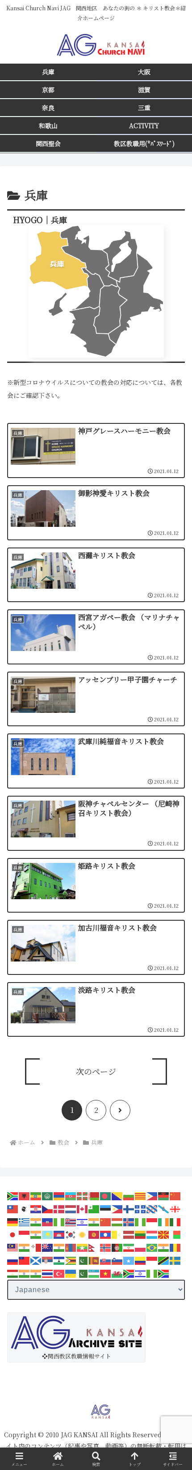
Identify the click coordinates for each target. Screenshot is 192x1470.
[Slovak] (106, 1259)
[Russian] (13, 1259)
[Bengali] (106, 1195)
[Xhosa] (129, 1272)
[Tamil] (24, 1272)
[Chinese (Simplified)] (175, 1195)
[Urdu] (82, 1272)
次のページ (96, 1071)
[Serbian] (48, 1259)
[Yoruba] (152, 1272)
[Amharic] (36, 1195)
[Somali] (129, 1259)
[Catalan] (140, 1195)
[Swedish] (175, 1259)
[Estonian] (106, 1208)
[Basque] (82, 1195)
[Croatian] (36, 1208)
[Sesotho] (59, 1259)
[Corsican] (24, 1208)
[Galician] (164, 1208)
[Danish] (59, 1208)
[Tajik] (13, 1272)
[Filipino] (117, 1208)
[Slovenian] (117, 1259)
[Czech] (48, 1208)
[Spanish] (140, 1259)
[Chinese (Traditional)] (13, 1208)
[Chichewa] (164, 1195)
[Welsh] (117, 1272)
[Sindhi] (82, 1259)
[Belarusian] (94, 1195)
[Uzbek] (94, 1272)
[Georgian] (175, 1208)
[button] (173, 1230)
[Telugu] (36, 1272)
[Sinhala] (94, 1259)
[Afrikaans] (13, 1195)
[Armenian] (59, 1195)
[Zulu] (164, 1272)
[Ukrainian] (71, 1272)
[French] (140, 1208)
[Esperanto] (94, 1208)
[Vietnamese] (106, 1272)
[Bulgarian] (129, 1195)
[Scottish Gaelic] (36, 1259)
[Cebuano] (152, 1195)
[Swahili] (164, 1259)
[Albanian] (24, 1195)
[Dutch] (71, 1208)
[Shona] (71, 1259)
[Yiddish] (140, 1272)
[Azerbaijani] (71, 1195)
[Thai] (48, 1272)
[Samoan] (24, 1259)
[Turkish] (59, 1272)
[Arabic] (48, 1195)
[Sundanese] (152, 1259)
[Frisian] (152, 1208)
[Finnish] (129, 1208)
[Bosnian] (117, 1195)
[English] (82, 1208)
